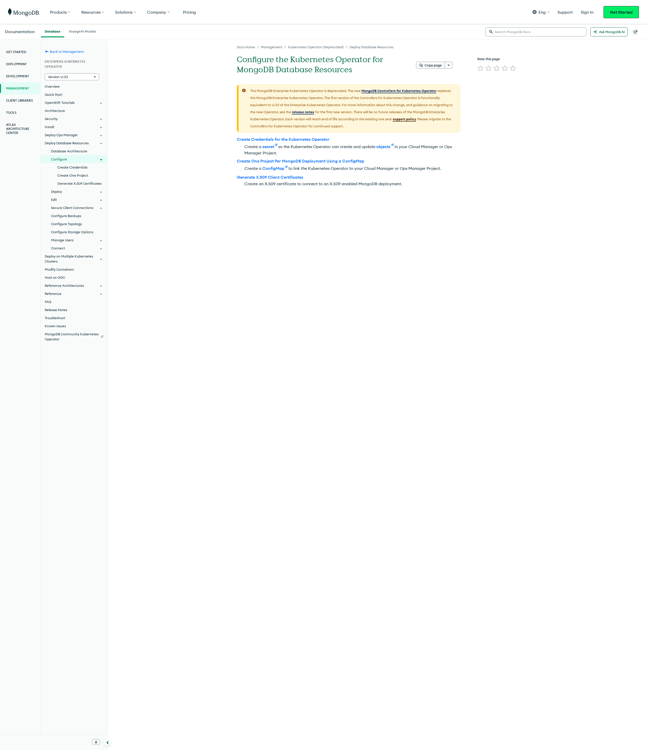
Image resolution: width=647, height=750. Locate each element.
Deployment (16, 64)
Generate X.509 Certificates (79, 183)
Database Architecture (69, 151)
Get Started (621, 12)
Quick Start (53, 94)
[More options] (449, 65)
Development (17, 76)
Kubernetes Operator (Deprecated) (316, 47)
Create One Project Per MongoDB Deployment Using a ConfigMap (300, 160)
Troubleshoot (55, 318)
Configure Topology (66, 224)
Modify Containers (59, 269)
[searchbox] (535, 31)
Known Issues (55, 326)
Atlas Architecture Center (17, 129)
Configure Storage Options (72, 232)
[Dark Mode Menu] (635, 31)
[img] (480, 68)
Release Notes (56, 310)
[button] (541, 12)
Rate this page (488, 59)
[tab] (52, 30)
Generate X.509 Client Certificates (270, 177)
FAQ (48, 302)
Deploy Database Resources (372, 47)
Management (271, 47)
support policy (404, 119)
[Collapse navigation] (108, 742)
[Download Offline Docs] (96, 742)
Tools (11, 112)
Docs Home (246, 47)
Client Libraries (19, 100)
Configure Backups (66, 216)
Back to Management (67, 52)
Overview (52, 86)
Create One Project (72, 175)
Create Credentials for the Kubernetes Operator (283, 139)
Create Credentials (72, 167)
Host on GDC (55, 277)
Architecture (55, 111)
